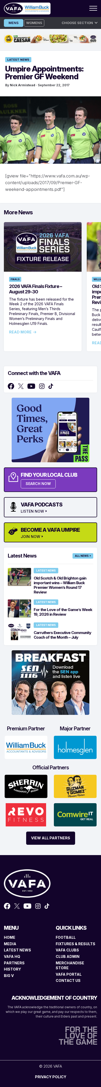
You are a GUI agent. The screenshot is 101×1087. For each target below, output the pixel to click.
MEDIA (10, 944)
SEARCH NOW (38, 483)
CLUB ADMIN (68, 956)
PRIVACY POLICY (50, 1077)
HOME (9, 937)
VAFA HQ (12, 956)
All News (82, 555)
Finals (15, 279)
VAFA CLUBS (67, 950)
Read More (20, 332)
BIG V (9, 975)
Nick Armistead (22, 85)
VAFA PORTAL (69, 974)
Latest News (18, 59)
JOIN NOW (30, 537)
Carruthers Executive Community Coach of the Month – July (62, 635)
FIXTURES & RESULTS (75, 944)
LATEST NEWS (17, 950)
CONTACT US (68, 980)
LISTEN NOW (32, 511)
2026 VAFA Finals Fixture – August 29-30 (35, 289)
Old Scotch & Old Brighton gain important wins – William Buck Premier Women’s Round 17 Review (60, 585)
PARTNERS (14, 963)
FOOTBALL (66, 937)
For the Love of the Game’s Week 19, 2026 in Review (63, 612)
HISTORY (12, 969)
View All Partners (50, 838)
